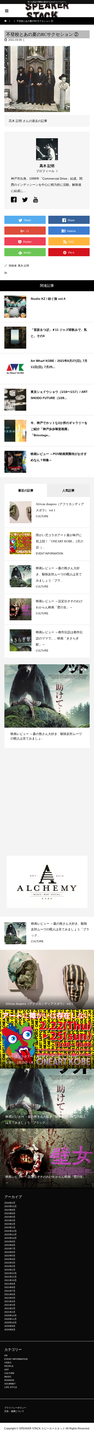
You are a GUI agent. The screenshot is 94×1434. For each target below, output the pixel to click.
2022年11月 (10, 1234)
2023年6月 (9, 1213)
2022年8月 (9, 1245)
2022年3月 (9, 1262)
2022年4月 (9, 1259)
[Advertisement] (47, 802)
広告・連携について (14, 1411)
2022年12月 (10, 1231)
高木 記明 (23, 265)
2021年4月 (9, 1301)
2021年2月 (9, 1308)
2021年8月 (9, 1287)
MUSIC (7, 1376)
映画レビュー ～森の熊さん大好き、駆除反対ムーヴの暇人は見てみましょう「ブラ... (59, 574)
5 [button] (85, 669)
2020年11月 (10, 1319)
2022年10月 (10, 1238)
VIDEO (7, 1362)
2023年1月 (9, 1227)
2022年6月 (9, 1252)
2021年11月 (10, 1277)
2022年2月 (9, 1266)
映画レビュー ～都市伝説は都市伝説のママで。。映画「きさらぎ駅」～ (59, 638)
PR (5, 1355)
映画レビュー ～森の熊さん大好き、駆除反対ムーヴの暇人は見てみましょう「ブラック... (60, 929)
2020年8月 (9, 1329)
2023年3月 (9, 1220)
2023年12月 (10, 1206)
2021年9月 (9, 1284)
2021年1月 (9, 1312)
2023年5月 (9, 1217)
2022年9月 (9, 1241)
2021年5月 (9, 1298)
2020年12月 (10, 1315)
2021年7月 (9, 1291)
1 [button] (70, 669)
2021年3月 (9, 1305)
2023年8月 (9, 1210)
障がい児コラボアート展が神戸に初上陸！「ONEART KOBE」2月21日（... (59, 541)
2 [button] (74, 669)
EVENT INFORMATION (49, 553)
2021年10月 (10, 1280)
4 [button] (81, 669)
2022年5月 (9, 1255)
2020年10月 (10, 1322)
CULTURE (42, 516)
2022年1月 (9, 1269)
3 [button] (78, 669)
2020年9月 (9, 1326)
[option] (47, 706)
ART (6, 1369)
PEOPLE (9, 1366)
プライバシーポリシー (15, 1407)
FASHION (9, 1380)
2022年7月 (9, 1248)
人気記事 (68, 490)
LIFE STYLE (10, 1387)
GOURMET (10, 1383)
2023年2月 (9, 1224)
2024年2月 (9, 1203)
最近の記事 (25, 490)
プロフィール (45, 171)
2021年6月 (9, 1294)
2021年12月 (10, 1273)
